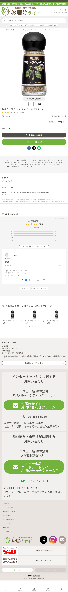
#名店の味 (30, 25)
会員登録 (65, 12)
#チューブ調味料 (39, 25)
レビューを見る (20, 112)
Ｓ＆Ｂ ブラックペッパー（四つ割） (12, 322)
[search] (62, 21)
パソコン (18, 570)
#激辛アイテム (13, 25)
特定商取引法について (9, 515)
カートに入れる (35, 142)
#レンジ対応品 (48, 25)
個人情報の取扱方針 (8, 519)
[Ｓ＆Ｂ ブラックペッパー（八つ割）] (57, 314)
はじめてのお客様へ (8, 507)
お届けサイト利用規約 (9, 511)
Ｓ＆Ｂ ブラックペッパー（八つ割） (57, 322)
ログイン (61, 12)
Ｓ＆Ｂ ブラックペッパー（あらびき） (35, 322)
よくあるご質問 (7, 523)
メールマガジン (7, 531)
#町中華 (56, 25)
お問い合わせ (56, 12)
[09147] (29, 104)
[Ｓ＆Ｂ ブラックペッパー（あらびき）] (35, 314)
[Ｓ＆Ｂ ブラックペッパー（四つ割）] (13, 314)
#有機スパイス (22, 25)
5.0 (41, 224)
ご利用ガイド (7, 503)
